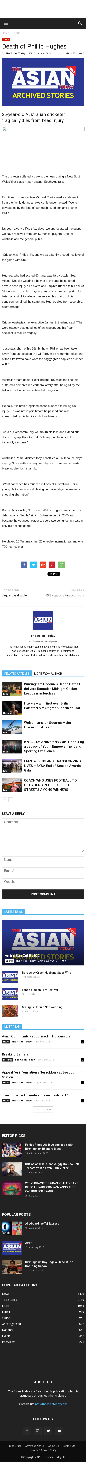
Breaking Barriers (15, 1054)
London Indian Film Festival (40, 990)
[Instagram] (38, 1431)
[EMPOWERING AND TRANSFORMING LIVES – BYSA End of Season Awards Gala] (12, 766)
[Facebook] (27, 1431)
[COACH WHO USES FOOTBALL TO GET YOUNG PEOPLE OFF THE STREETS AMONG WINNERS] (12, 785)
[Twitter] (48, 1431)
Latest (6, 732)
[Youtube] (59, 1431)
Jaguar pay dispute (14, 595)
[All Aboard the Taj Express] (12, 1228)
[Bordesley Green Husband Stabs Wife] (10, 977)
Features (7, 1059)
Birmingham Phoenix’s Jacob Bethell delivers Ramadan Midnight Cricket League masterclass (52, 688)
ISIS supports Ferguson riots (65, 595)
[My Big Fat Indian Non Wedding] (10, 1011)
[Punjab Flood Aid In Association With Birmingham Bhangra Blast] (12, 1150)
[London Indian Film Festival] (10, 994)
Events (6, 1336)
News (6, 1041)
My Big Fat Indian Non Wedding (42, 1007)
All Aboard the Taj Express (42, 1223)
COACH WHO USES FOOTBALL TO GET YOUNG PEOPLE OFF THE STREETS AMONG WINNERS (50, 785)
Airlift (28, 1242)
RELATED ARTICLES (16, 673)
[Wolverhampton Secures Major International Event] (12, 727)
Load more (41, 1109)
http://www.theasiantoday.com (43, 641)
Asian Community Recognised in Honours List (36, 1036)
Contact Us (69, 1446)
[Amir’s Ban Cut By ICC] (43, 942)
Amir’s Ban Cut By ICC (22, 955)
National (7, 713)
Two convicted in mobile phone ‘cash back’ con (38, 1095)
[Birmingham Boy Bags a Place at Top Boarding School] (12, 1267)
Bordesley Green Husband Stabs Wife (46, 972)
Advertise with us (34, 1446)
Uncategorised (11, 1324)
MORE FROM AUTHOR (48, 673)
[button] (80, 23)
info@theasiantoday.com (51, 1404)
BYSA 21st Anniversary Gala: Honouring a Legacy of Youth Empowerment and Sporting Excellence (54, 746)
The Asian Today (16, 53)
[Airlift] (12, 1248)
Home (5, 33)
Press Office (14, 1446)
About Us (53, 1446)
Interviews (8, 1342)
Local (5, 693)
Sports (16, 33)
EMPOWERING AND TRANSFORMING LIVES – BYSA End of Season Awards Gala (52, 765)
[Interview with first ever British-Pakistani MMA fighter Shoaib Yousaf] (12, 708)
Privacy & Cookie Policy (43, 1450)
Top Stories (9, 1300)
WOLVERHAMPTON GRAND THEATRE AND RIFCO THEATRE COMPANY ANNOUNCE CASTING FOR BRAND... (51, 1187)
